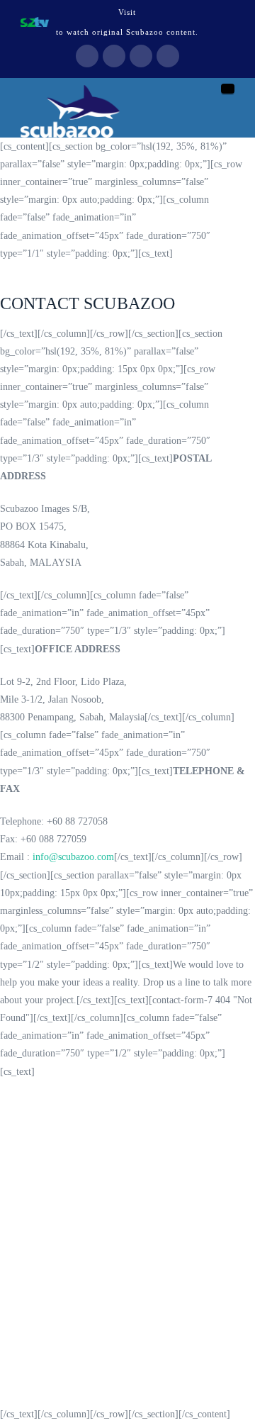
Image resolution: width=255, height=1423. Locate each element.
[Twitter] (114, 56)
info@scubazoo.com (73, 857)
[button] (227, 89)
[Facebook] (87, 56)
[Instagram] (168, 56)
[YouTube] (141, 56)
